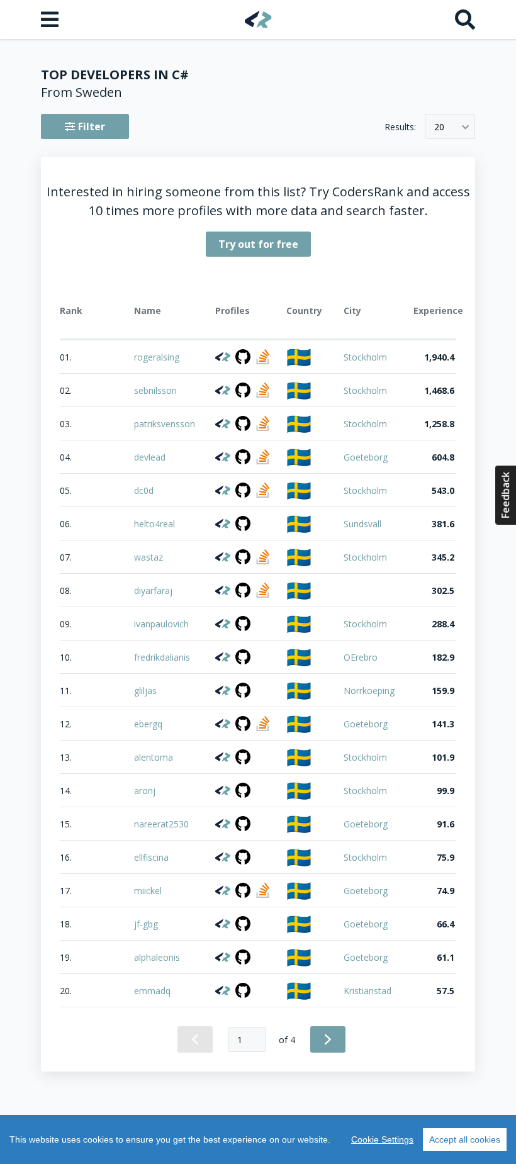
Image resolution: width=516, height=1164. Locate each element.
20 (439, 127)
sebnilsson (155, 390)
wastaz (148, 557)
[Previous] (195, 1039)
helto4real (154, 524)
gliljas (145, 691)
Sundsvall (362, 524)
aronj (144, 791)
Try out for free (258, 244)
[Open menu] (51, 19)
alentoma (153, 757)
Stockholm (365, 357)
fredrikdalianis (162, 657)
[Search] (465, 19)
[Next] (327, 1039)
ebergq (148, 724)
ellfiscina (151, 857)
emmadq (152, 991)
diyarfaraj (153, 590)
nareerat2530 (161, 824)
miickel (148, 891)
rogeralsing (156, 357)
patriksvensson (164, 424)
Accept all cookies (464, 1139)
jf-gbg (146, 924)
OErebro (361, 657)
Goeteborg (366, 457)
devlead (149, 457)
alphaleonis (157, 957)
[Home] (258, 19)
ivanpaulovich (161, 624)
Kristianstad (367, 991)
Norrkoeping (369, 691)
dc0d (144, 490)
